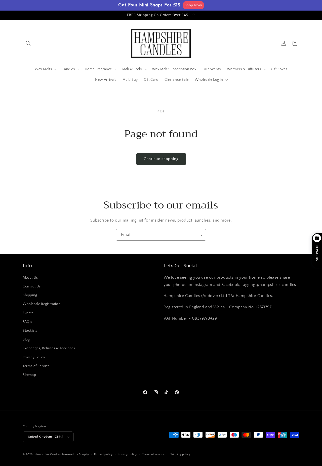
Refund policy (103, 454)
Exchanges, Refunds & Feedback (49, 348)
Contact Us (32, 286)
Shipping (30, 295)
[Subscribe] (200, 235)
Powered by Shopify (75, 454)
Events (28, 313)
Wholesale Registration (41, 304)
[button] (28, 43)
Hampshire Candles (48, 454)
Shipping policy (180, 454)
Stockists (30, 331)
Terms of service (153, 454)
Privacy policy (127, 454)
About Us (30, 278)
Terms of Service (36, 366)
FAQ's (27, 322)
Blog (26, 339)
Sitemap (29, 375)
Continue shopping (161, 159)
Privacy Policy (34, 357)
